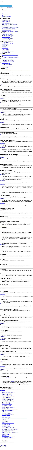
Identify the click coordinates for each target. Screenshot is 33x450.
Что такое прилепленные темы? (5, 45)
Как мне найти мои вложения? (5, 67)
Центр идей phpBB (8, 377)
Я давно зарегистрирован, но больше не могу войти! (7, 23)
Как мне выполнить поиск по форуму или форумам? (7, 59)
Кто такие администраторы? (5, 48)
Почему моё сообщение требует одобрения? (6, 39)
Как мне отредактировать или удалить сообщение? (7, 33)
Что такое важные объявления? (5, 44)
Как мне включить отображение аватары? (6, 30)
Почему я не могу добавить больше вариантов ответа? (8, 35)
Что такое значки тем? (4, 46)
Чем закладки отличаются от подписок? (6, 63)
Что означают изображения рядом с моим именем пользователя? (9, 29)
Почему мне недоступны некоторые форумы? (7, 36)
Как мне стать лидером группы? (5, 50)
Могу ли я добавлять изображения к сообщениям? (7, 43)
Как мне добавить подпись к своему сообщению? (7, 34)
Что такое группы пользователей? (5, 49)
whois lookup (12, 381)
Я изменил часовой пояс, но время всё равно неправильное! (8, 28)
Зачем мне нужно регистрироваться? (6, 20)
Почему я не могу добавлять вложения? (6, 37)
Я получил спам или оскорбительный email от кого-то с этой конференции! (10, 55)
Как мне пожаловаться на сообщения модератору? (7, 38)
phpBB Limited (21, 372)
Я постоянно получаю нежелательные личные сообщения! (8, 54)
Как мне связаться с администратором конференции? (7, 70)
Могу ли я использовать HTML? (5, 42)
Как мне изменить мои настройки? (5, 26)
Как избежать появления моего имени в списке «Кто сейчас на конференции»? (10, 27)
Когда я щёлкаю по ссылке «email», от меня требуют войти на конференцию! (10, 31)
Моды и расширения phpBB (3, 445)
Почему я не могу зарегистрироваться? (6, 21)
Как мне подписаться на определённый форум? (7, 64)
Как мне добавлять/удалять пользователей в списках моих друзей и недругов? (10, 57)
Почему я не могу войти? (4, 22)
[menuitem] (4, 10)
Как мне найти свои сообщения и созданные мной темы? (8, 61)
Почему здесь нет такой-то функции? (6, 69)
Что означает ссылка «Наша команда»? (6, 52)
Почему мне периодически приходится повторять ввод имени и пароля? (9, 24)
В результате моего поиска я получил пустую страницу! (8, 60)
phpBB (5, 442)
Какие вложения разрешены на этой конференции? (7, 66)
